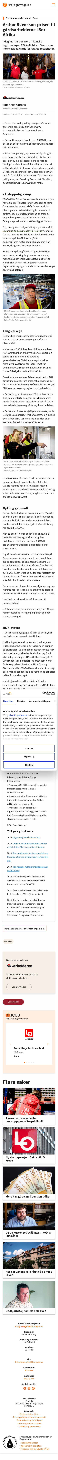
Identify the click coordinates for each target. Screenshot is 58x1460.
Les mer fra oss (19, 986)
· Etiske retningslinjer (29, 1414)
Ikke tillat (29, 765)
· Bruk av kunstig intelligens (29, 1420)
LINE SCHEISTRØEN (14, 105)
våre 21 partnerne (18, 715)
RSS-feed (29, 1370)
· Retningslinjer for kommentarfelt (29, 1417)
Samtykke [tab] (8, 701)
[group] (29, 1044)
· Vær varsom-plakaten (31, 1445)
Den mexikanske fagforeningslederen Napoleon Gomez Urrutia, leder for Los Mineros (27, 857)
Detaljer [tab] (21, 701)
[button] (48, 1044)
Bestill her (29, 1378)
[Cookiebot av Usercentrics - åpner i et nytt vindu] (42, 693)
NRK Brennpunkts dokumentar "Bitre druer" (27, 229)
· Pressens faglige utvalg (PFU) (34, 1449)
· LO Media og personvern (29, 1426)
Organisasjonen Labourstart (26, 837)
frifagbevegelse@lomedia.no (29, 1326)
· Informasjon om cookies (29, 1423)
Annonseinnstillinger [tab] (39, 701)
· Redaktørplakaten (29, 1442)
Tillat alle (29, 748)
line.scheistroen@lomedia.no (15, 108)
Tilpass (27, 756)
